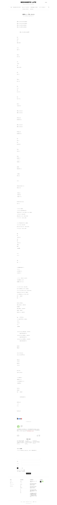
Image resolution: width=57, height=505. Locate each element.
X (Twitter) (35, 501)
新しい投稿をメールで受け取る (21, 471)
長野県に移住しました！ (32, 481)
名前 (17, 461)
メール (18, 463)
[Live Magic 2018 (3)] (36, 442)
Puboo (30, 501)
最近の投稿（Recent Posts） (17, 7)
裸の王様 (18, 435)
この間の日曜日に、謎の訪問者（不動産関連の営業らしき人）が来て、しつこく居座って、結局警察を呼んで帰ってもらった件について (33, 494)
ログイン (11, 481)
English (21, 481)
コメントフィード (12, 484)
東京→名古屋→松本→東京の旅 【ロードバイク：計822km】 (33, 484)
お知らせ (21, 484)
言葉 (29, 421)
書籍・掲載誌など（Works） (34, 7)
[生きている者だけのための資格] (21, 442)
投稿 (27, 421)
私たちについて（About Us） (26, 7)
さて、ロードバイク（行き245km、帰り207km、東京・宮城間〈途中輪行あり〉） (33, 490)
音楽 (20, 492)
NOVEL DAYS (27, 501)
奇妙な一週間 (38, 435)
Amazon (21, 501)
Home (11, 7)
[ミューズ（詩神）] (29, 442)
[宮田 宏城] (40, 481)
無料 (28, 421)
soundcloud (24, 501)
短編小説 (21, 487)
